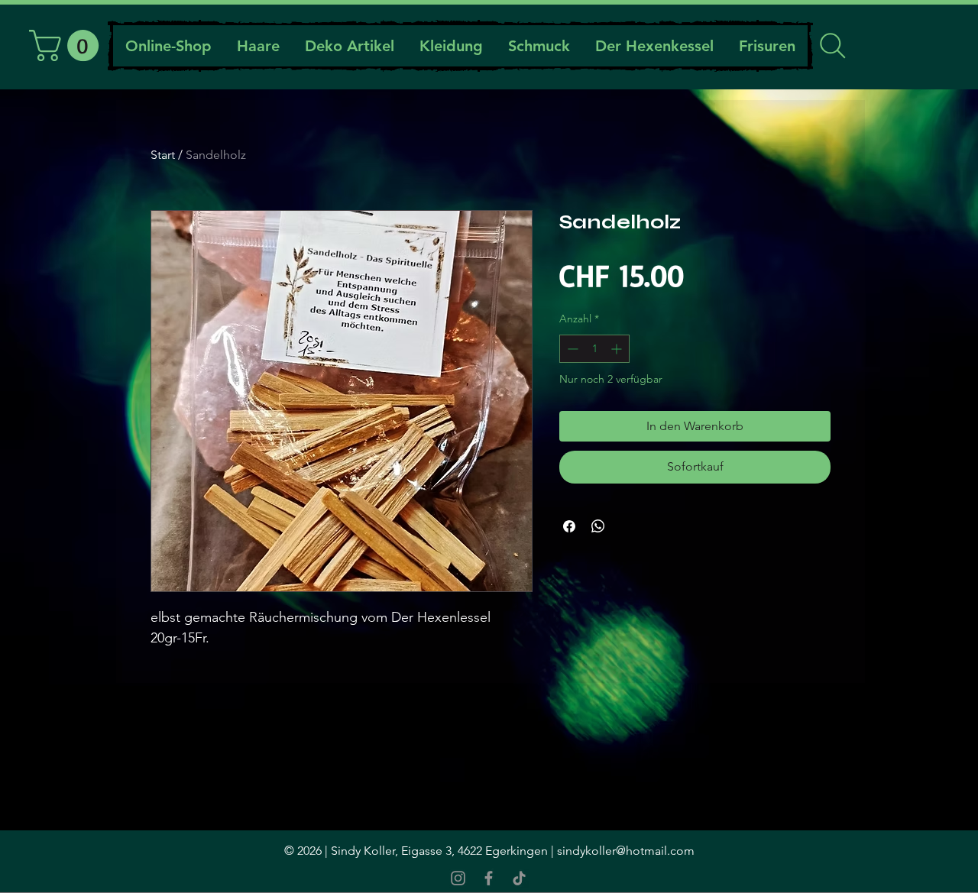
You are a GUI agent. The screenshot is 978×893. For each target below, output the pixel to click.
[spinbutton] (594, 348)
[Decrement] (571, 348)
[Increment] (617, 348)
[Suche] (832, 46)
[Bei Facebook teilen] (569, 526)
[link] (67, 45)
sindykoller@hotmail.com (626, 850)
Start (163, 154)
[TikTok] (519, 878)
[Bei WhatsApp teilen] (598, 526)
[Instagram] (458, 878)
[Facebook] (488, 878)
